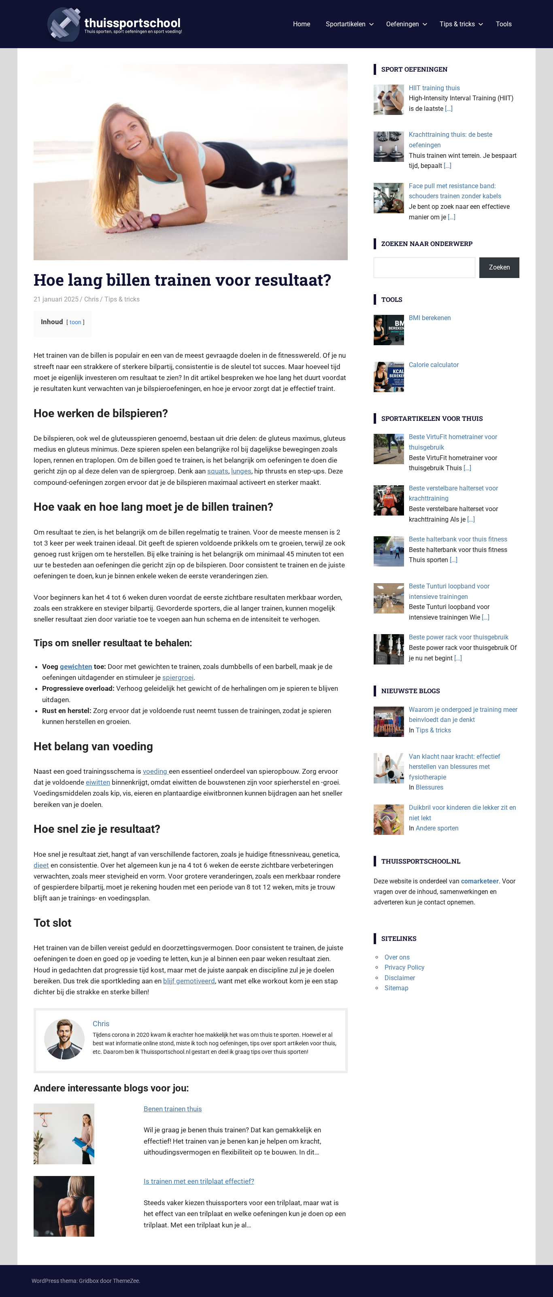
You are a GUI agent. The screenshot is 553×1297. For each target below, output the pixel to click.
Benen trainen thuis (173, 1109)
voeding (156, 771)
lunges (241, 471)
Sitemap (396, 988)
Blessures (429, 787)
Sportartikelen (346, 24)
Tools (504, 24)
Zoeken (499, 267)
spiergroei (178, 677)
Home (301, 24)
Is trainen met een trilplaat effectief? (199, 1181)
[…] (449, 109)
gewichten (76, 666)
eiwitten (98, 782)
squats (217, 471)
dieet (41, 865)
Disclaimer (400, 978)
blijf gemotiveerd (189, 981)
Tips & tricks (457, 24)
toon (75, 322)
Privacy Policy (405, 967)
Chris (91, 299)
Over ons (397, 957)
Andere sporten (437, 828)
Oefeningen (402, 24)
